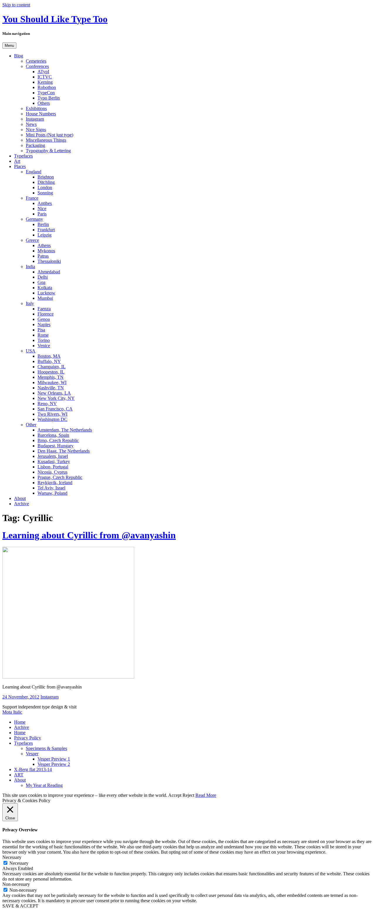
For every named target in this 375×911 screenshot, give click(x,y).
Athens (44, 245)
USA (30, 350)
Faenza (44, 308)
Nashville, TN (51, 387)
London (45, 187)
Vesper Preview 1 (54, 758)
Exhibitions (36, 108)
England (33, 171)
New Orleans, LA (54, 393)
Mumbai (45, 298)
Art (17, 161)
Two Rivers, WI (52, 414)
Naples (44, 324)
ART (18, 774)
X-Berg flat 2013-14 (33, 769)
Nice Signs (36, 129)
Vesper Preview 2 (54, 764)
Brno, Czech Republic (58, 440)
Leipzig (45, 234)
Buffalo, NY (49, 361)
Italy (30, 303)
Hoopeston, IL (51, 371)
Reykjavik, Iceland (55, 482)
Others (44, 103)
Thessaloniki (49, 261)
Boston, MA (49, 356)
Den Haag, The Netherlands (64, 450)
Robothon (47, 87)
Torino (44, 340)
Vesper (32, 753)
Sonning (45, 192)
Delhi (43, 277)
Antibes (45, 203)
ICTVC (45, 76)
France (32, 198)
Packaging (35, 145)
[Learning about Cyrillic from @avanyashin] (68, 676)
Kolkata (45, 287)
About (20, 498)
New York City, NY (56, 398)
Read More (205, 795)
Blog (18, 55)
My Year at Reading (44, 785)
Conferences (37, 66)
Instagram (35, 119)
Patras (43, 256)
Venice (44, 345)
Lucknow (46, 292)
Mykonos (46, 250)
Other (31, 424)
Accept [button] (174, 795)
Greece (32, 240)
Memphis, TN (51, 377)
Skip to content (16, 4)
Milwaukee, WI (52, 382)
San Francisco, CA (55, 408)
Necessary (18, 863)
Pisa (41, 329)
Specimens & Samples (46, 748)
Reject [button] (188, 795)
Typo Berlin (49, 97)
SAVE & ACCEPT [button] (20, 905)
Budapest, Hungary (56, 445)
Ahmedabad (49, 271)
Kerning (45, 82)
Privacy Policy (27, 737)
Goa (41, 282)
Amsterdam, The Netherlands (65, 429)
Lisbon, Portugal (53, 466)
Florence (46, 313)
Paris (42, 213)
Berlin (43, 224)
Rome (43, 335)
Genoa (44, 319)
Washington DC (52, 419)
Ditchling (46, 182)
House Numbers (41, 113)
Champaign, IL (52, 366)
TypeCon (46, 92)
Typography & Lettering (48, 150)
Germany (34, 219)
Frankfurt (46, 229)
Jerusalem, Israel (53, 456)
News (31, 124)
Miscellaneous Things (46, 140)
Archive (21, 503)
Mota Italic (12, 712)
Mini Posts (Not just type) (49, 134)
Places (20, 166)
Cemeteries (36, 61)
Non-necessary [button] (16, 884)
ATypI (43, 71)
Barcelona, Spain (53, 435)
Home (19, 722)
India (30, 266)
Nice (42, 208)
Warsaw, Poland (52, 493)
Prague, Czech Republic (60, 477)
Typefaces (23, 155)
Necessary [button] (11, 857)
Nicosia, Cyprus (52, 472)
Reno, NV (47, 403)
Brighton (46, 176)
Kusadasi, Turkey (54, 461)
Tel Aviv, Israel (51, 487)
